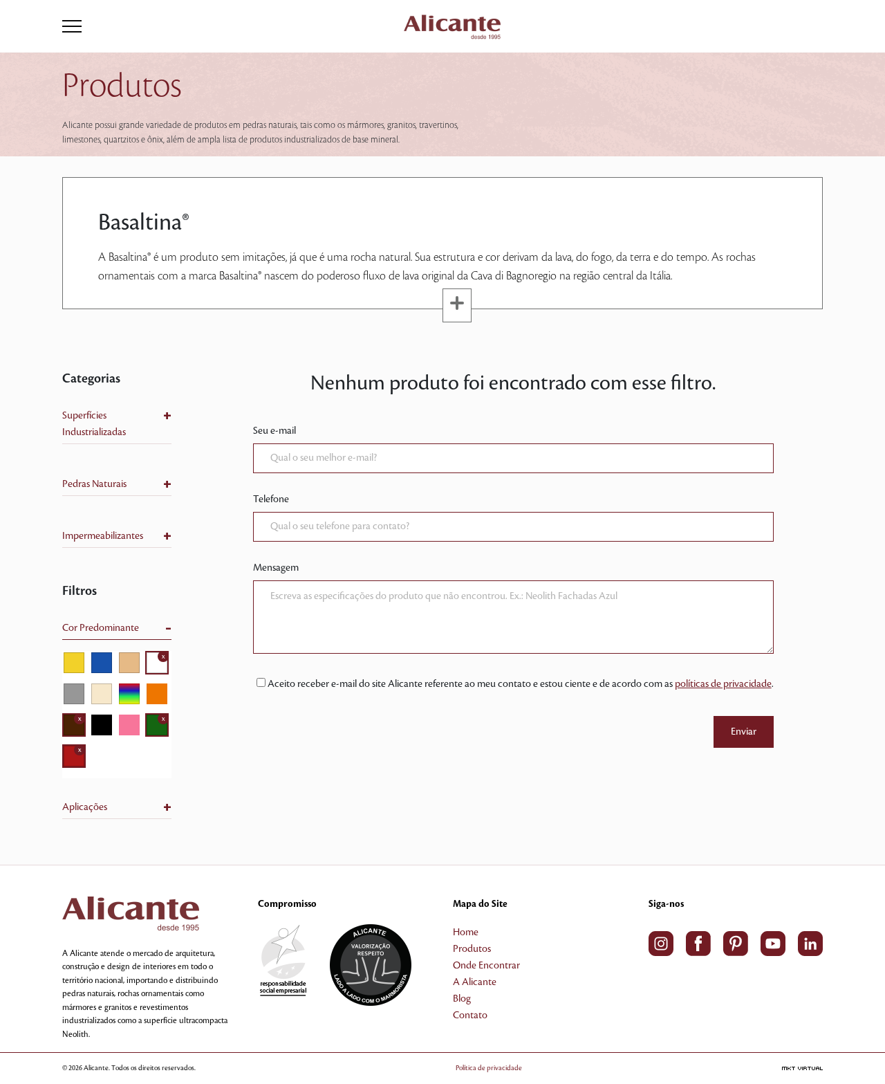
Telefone (271, 499)
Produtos (472, 949)
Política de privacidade (489, 1068)
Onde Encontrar (486, 965)
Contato (470, 1015)
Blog (462, 998)
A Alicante (474, 982)
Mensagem (276, 567)
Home (465, 932)
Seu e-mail (274, 431)
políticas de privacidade (723, 684)
